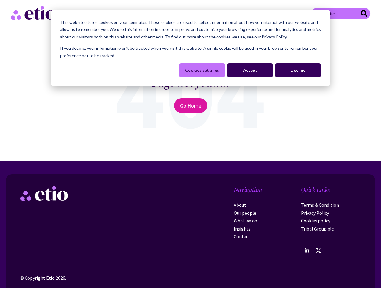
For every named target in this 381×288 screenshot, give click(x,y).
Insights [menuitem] (242, 229)
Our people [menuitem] (245, 213)
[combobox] (340, 13)
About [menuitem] (240, 205)
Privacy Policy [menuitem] (315, 213)
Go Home (190, 105)
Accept (250, 70)
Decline (298, 70)
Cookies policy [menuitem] (315, 221)
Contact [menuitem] (242, 236)
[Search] (364, 14)
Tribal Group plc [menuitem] (317, 229)
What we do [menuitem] (245, 221)
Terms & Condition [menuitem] (320, 205)
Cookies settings (202, 70)
